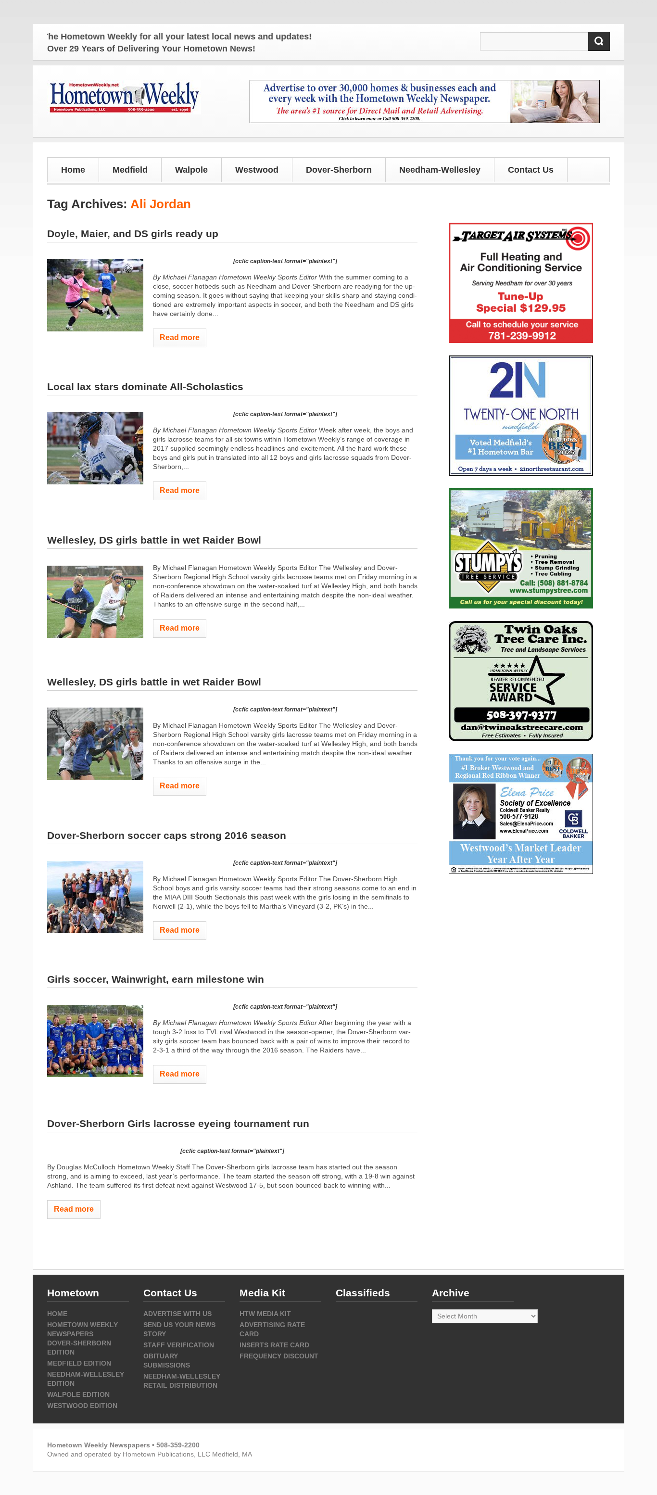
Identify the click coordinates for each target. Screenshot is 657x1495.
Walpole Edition (78, 1394)
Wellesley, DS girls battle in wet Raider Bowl (154, 539)
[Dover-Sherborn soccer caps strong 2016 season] (95, 897)
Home (73, 170)
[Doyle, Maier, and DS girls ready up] (95, 295)
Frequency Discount (279, 1356)
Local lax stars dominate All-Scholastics (145, 386)
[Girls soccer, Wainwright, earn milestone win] (95, 1041)
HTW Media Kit (265, 1314)
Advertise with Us (177, 1314)
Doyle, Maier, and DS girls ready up (132, 233)
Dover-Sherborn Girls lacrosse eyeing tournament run (178, 1123)
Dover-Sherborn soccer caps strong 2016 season (166, 835)
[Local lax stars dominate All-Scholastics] (95, 448)
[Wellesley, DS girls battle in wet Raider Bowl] (95, 602)
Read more (180, 337)
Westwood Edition (82, 1405)
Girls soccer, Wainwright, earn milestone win (155, 979)
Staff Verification (178, 1345)
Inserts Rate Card (274, 1345)
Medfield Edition (79, 1363)
